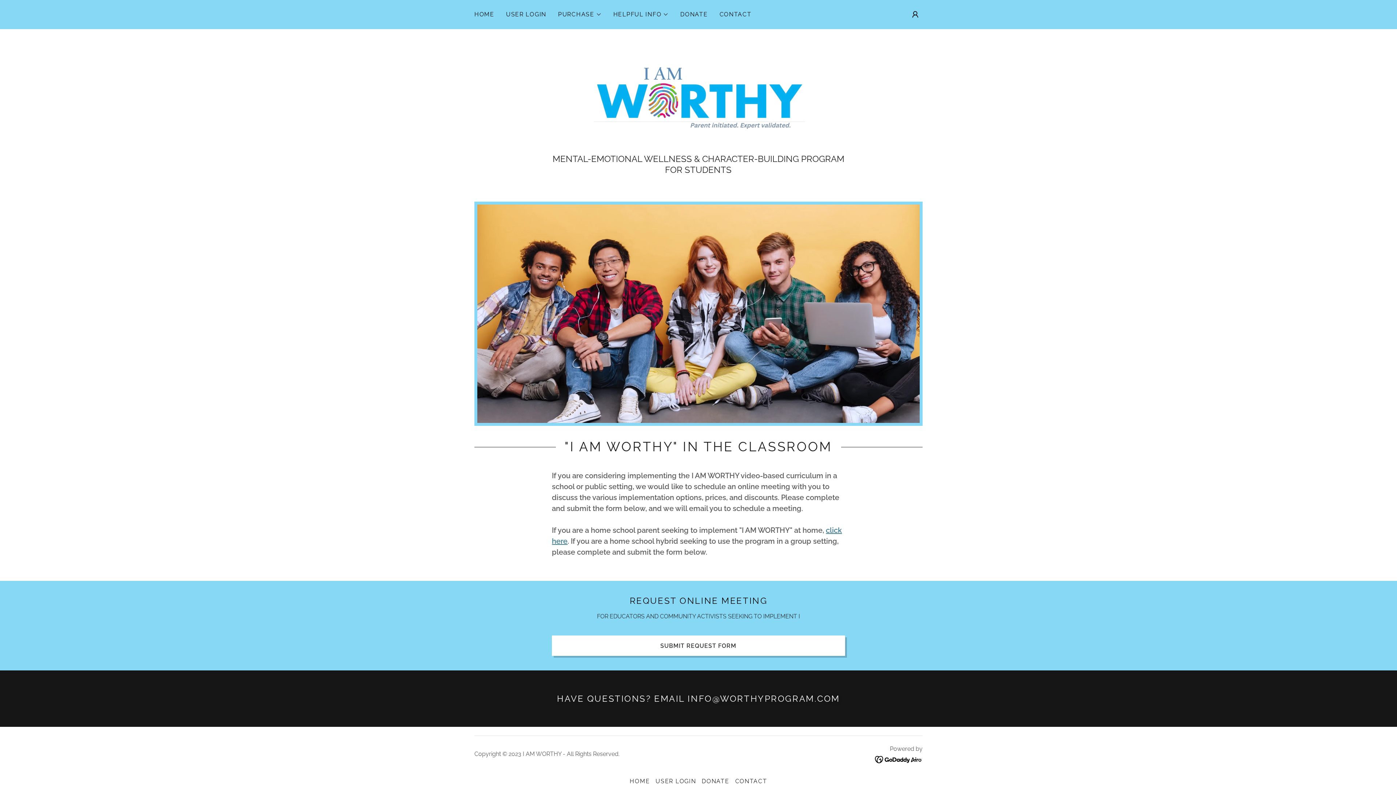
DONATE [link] (694, 14)
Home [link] (484, 14)
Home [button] (640, 781)
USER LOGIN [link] (526, 14)
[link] (698, 95)
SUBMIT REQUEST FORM (698, 645)
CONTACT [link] (736, 14)
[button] (580, 14)
